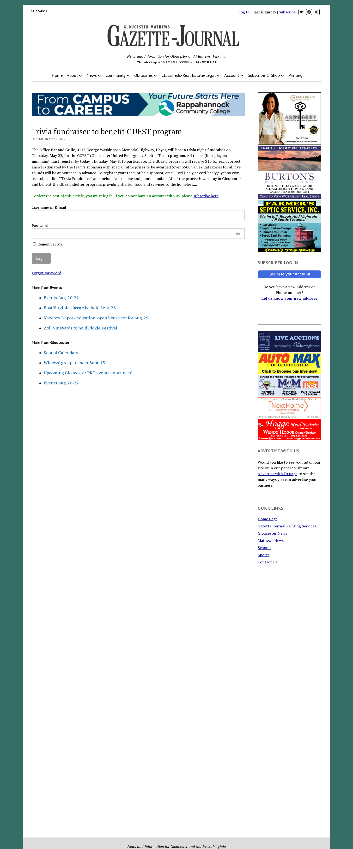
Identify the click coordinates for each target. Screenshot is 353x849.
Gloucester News (272, 533)
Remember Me (49, 244)
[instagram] (317, 12)
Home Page (267, 518)
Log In (244, 12)
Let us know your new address (289, 298)
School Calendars (61, 352)
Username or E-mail (49, 207)
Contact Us (267, 562)
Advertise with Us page (277, 473)
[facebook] (309, 12)
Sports (263, 554)
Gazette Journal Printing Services (287, 526)
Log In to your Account (289, 274)
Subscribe (287, 12)
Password (40, 225)
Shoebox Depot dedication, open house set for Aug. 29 (96, 318)
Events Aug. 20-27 (61, 297)
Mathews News (271, 540)
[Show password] (238, 233)
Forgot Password (46, 272)
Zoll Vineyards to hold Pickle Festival (80, 328)
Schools (264, 547)
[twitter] (301, 12)
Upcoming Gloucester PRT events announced (88, 373)
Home (57, 75)
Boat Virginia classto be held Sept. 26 (80, 308)
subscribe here (206, 195)
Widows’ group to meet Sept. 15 (74, 362)
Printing (295, 75)
